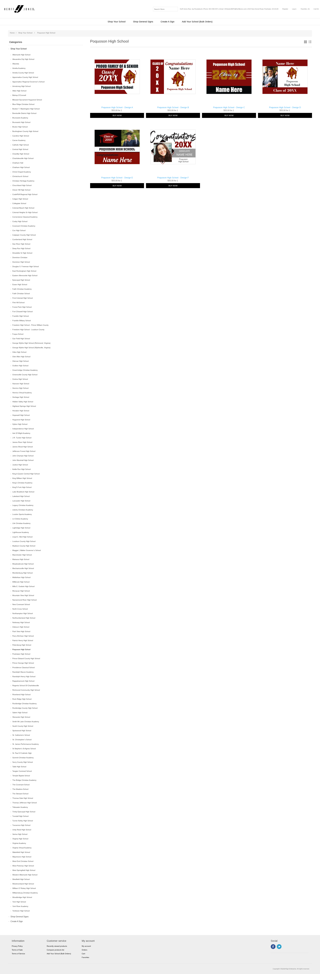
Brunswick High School (21, 122)
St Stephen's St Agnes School (24, 749)
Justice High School (20, 465)
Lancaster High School (21, 501)
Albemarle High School (21, 55)
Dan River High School (21, 244)
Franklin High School (20, 316)
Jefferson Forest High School (23, 451)
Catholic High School (20, 145)
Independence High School (23, 429)
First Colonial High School (22, 298)
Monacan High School (21, 591)
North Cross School (20, 609)
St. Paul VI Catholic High (22, 753)
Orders (84, 950)
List (309, 42)
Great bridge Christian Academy (25, 370)
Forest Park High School (22, 307)
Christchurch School (20, 176)
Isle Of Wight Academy (21, 433)
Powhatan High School (21, 654)
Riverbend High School (21, 695)
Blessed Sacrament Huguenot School (27, 100)
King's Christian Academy (22, 483)
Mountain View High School (23, 595)
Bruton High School (20, 127)
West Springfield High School (23, 870)
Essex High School (19, 284)
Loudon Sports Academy (22, 514)
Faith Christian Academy (22, 289)
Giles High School (19, 352)
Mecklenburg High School (22, 573)
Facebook (273, 946)
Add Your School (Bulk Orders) (197, 21)
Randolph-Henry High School (23, 676)
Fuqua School (17, 334)
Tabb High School (19, 767)
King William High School (22, 478)
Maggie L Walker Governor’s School (26, 550)
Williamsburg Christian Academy (25, 893)
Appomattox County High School (25, 77)
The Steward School (20, 794)
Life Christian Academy (21, 523)
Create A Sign (167, 21)
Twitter (279, 946)
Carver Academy (19, 140)
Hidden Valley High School (22, 402)
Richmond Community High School (26, 690)
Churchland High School (22, 185)
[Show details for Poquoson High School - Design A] (117, 77)
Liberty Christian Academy (22, 510)
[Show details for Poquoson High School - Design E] (117, 147)
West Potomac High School (23, 866)
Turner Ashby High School (22, 821)
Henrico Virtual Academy (22, 393)
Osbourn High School (20, 627)
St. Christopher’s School (22, 740)
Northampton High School (22, 613)
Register (285, 9)
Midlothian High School (21, 577)
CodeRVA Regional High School (24, 194)
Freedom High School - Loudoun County (28, 330)
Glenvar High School (20, 361)
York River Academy (20, 906)
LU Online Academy (20, 519)
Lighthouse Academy (20, 532)
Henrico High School (20, 388)
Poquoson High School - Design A (117, 107)
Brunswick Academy (20, 118)
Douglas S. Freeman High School (25, 266)
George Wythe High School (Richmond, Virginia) (31, 343)
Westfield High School (21, 879)
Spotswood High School (21, 731)
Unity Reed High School (21, 830)
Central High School (20, 149)
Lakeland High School (21, 496)
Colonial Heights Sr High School (25, 212)
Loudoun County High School (24, 541)
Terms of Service (18, 954)
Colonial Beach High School (23, 208)
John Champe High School (23, 456)
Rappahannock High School (23, 681)
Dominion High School (21, 262)
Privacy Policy (17, 946)
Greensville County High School (24, 375)
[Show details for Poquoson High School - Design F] (173, 147)
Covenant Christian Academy (23, 226)
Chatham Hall (17, 163)
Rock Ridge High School (22, 699)
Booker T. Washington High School (26, 109)
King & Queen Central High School (26, 474)
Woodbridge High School (22, 897)
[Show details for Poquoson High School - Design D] (285, 77)
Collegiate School (19, 203)
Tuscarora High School (21, 825)
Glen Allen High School (21, 357)
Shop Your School (117, 21)
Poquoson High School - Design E (117, 177)
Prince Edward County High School (26, 658)
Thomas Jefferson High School (24, 803)
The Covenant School (21, 785)
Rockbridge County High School (25, 708)
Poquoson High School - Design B (173, 107)
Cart (83, 954)
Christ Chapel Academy (21, 172)
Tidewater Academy (20, 807)
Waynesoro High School (21, 857)
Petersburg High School (21, 645)
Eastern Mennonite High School (24, 275)
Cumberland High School (22, 239)
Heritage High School (20, 397)
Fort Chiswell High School (22, 312)
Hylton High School (19, 424)
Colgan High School (20, 199)
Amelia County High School (23, 73)
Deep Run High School (21, 248)
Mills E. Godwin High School (23, 586)
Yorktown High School (21, 911)
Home (12, 33)
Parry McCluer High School (23, 636)
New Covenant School (21, 604)
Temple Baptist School (21, 776)
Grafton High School (20, 366)
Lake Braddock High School (23, 492)
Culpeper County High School (24, 235)
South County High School (22, 726)
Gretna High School (20, 379)
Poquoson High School (21, 649)
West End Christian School (22, 861)
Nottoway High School (21, 622)
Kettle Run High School (21, 469)
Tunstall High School (20, 816)
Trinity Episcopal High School (23, 812)
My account (86, 946)
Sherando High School (21, 717)
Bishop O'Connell (19, 95)
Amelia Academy (19, 68)
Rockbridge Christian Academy (24, 704)
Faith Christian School (21, 294)
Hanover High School (20, 384)
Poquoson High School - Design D (285, 107)
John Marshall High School (23, 460)
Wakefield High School (21, 852)
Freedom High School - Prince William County (30, 325)
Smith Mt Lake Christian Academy (25, 722)
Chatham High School (21, 167)
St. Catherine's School (21, 735)
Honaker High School (20, 411)
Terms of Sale (17, 950)
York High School (19, 902)
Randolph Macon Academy (23, 672)
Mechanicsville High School (23, 568)
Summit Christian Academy (23, 758)
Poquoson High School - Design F (173, 177)
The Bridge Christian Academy (24, 780)
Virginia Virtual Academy (22, 848)
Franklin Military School (21, 321)
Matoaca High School (20, 559)
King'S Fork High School (22, 487)
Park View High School (21, 631)
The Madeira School (20, 789)
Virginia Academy (19, 843)
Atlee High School (19, 91)
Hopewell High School (21, 415)
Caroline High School (20, 136)
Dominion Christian (19, 257)
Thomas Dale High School (22, 798)
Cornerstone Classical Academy (25, 217)
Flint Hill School (18, 303)
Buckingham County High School (25, 131)
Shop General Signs (143, 21)
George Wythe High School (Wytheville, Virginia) (31, 348)
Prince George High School (23, 663)
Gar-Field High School (21, 339)
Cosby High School (19, 221)
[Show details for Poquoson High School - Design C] (229, 77)
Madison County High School (23, 546)
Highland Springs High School (24, 406)
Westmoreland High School (23, 884)
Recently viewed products (57, 946)
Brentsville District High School (24, 113)
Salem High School (19, 713)
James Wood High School (22, 447)
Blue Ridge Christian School (23, 104)
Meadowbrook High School (23, 564)
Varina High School (19, 834)
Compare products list (55, 950)
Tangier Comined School (22, 771)
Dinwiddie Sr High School (22, 253)
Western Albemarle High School (24, 875)
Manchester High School (22, 555)
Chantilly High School (20, 154)
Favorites (85, 957)
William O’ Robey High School (24, 888)
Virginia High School (20, 839)
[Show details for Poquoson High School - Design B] (173, 77)
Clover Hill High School (21, 190)
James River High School (22, 442)
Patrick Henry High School (22, 640)
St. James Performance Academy (25, 744)
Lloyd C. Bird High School (22, 537)
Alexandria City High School (23, 59)
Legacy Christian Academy (22, 505)
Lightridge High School (21, 528)
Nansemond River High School (24, 600)
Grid (305, 42)
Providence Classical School (23, 667)
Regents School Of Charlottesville (25, 686)
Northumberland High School (23, 618)
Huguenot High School (21, 420)
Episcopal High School (21, 280)
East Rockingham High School (24, 271)
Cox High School (19, 230)
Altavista (15, 64)
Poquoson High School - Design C (229, 107)
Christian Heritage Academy (23, 181)
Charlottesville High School (23, 158)
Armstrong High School (21, 86)
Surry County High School (22, 762)
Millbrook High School (21, 582)
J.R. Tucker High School (21, 438)
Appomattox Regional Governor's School (28, 82)
